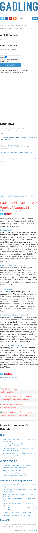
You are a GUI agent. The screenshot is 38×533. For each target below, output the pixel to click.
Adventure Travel (6, 28)
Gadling (19, 7)
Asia (2, 25)
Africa (14, 25)
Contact (34, 531)
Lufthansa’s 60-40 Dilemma (12, 470)
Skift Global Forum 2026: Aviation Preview (17, 465)
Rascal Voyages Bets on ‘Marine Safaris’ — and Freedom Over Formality (17, 130)
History (2, 197)
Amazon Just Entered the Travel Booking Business (19, 512)
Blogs (21, 195)
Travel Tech (29, 28)
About (28, 531)
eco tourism (5, 377)
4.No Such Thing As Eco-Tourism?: (13, 265)
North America (18, 197)
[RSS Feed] (15, 18)
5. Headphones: (6, 230)
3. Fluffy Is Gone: (6, 289)
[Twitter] (2, 18)
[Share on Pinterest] (7, 214)
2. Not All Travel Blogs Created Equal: (14, 315)
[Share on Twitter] (1, 214)
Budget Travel (18, 28)
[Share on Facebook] (5, 214)
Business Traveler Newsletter (9, 59)
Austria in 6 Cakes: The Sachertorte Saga (15, 146)
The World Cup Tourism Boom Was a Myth (17, 515)
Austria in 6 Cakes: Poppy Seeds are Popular (16, 152)
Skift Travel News (5, 61)
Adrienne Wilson (7, 211)
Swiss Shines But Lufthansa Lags (14, 473)
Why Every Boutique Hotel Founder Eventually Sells (19, 159)
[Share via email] (10, 214)
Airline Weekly (8, 460)
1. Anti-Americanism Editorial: (11, 345)
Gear (31, 195)
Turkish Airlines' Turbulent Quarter (15, 468)
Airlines (2, 195)
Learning (9, 197)
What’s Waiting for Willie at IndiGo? (14, 476)
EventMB (5, 520)
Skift (2, 435)
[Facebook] (6, 18)
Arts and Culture (12, 195)
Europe (8, 25)
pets (16, 377)
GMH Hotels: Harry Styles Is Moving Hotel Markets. (20, 453)
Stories (26, 197)
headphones (11, 377)
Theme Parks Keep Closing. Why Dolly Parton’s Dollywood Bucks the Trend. (18, 445)
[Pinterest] (10, 18)
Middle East (22, 25)
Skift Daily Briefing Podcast (16, 480)
